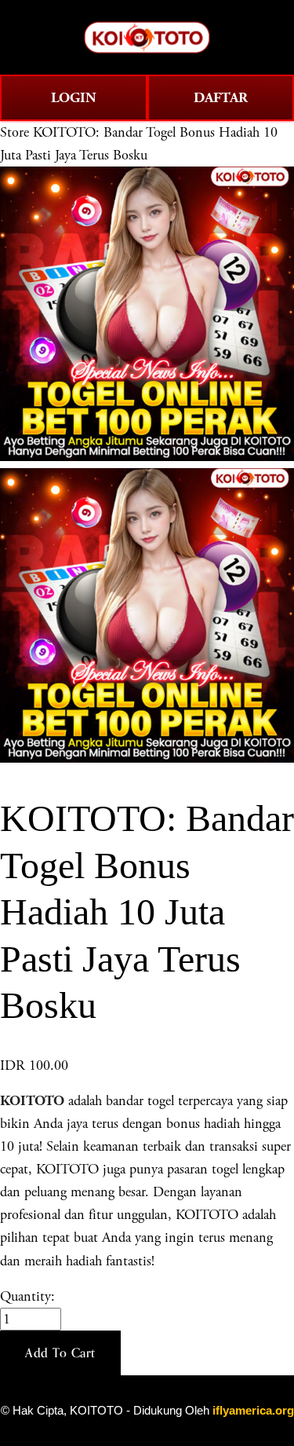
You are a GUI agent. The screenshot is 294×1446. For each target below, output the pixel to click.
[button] (60, 1353)
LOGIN (73, 98)
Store (14, 132)
